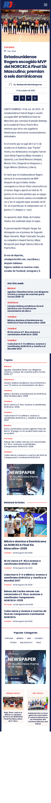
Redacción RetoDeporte (29, 85)
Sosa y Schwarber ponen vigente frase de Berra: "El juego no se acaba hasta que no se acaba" (25, 431)
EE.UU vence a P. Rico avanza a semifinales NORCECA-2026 (23, 333)
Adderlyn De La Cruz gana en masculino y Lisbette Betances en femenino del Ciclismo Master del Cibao (38, 718)
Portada (8, 438)
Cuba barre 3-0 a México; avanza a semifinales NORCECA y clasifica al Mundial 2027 (26, 346)
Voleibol (9, 47)
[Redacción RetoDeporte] (11, 84)
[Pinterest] (28, 98)
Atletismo (12, 303)
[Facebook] (16, 98)
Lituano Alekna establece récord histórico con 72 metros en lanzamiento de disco (25, 308)
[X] (22, 98)
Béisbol (11, 288)
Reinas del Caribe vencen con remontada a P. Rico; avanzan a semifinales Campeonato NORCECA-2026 (25, 444)
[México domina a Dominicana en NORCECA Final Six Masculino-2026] (25, 522)
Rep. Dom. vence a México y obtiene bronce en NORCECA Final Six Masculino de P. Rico (13, 717)
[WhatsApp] (35, 98)
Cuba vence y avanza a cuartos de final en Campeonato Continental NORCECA (25, 456)
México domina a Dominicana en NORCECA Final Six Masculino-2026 (26, 321)
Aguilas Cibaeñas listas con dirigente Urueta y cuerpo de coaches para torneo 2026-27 (27, 294)
